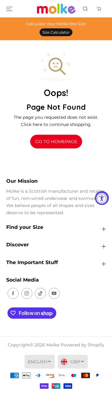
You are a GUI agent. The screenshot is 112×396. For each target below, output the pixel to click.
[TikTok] (40, 293)
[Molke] (56, 8)
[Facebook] (13, 293)
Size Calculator (56, 32)
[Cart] (99, 9)
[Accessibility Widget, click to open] (102, 198)
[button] (9, 8)
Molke (52, 344)
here (37, 124)
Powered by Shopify (82, 344)
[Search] (85, 9)
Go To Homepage (56, 141)
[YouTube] (54, 293)
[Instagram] (27, 293)
